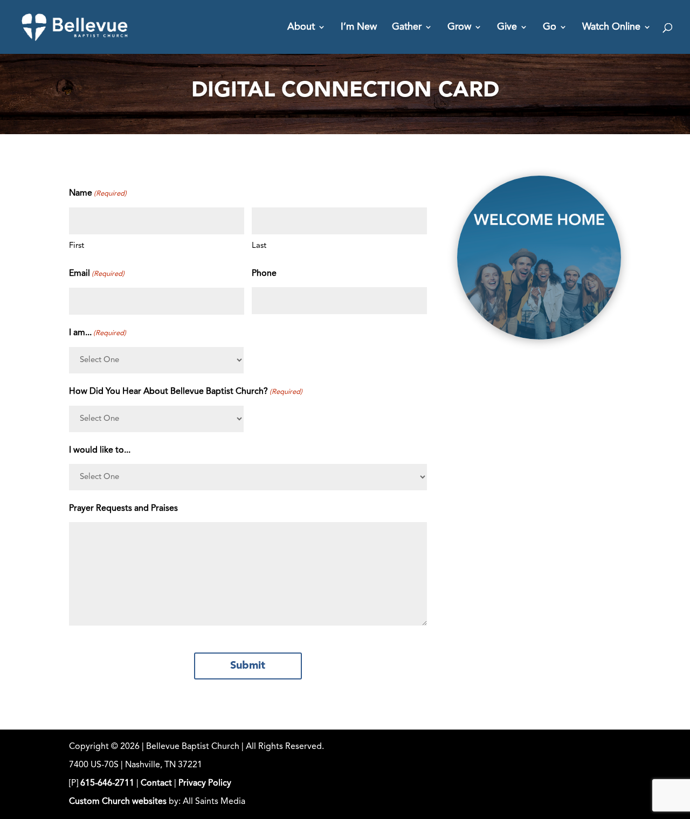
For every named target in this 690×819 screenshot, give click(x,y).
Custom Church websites (118, 801)
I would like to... (99, 450)
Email (97, 273)
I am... (97, 333)
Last (259, 246)
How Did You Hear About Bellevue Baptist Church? (185, 391)
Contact (156, 783)
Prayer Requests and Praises (123, 508)
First (76, 246)
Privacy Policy (204, 783)
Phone (264, 273)
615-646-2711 (107, 783)
